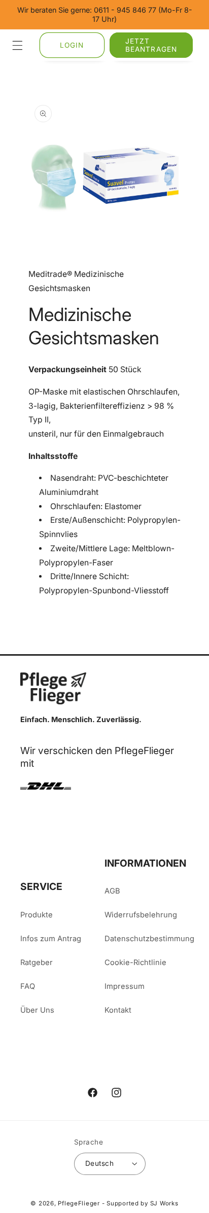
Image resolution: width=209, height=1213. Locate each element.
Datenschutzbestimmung (146, 938)
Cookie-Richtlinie (135, 962)
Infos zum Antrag (50, 938)
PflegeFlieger (79, 1203)
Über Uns (37, 1010)
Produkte (36, 914)
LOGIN (72, 45)
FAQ (27, 986)
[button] (17, 45)
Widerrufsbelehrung (140, 914)
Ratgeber (36, 962)
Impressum (124, 986)
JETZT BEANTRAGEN (151, 45)
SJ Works (164, 1203)
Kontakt (117, 1010)
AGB (112, 891)
